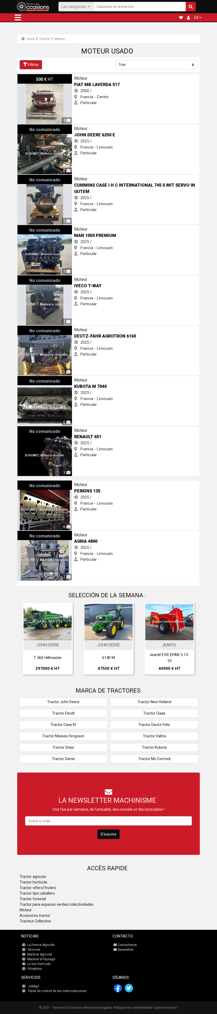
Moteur (59, 39)
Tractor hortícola (33, 882)
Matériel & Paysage (41, 959)
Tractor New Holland (154, 702)
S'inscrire (108, 834)
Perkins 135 (27, 483)
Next (188, 640)
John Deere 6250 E (33, 127)
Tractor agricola (33, 876)
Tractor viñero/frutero (38, 888)
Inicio (30, 39)
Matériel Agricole (39, 954)
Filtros (33, 64)
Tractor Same (63, 759)
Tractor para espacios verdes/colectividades (56, 904)
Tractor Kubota (154, 747)
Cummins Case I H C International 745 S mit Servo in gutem (69, 177)
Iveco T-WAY (28, 278)
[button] (17, 17)
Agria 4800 (26, 533)
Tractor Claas (154, 713)
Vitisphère (34, 969)
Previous (28, 640)
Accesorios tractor (35, 915)
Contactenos (127, 945)
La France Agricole (41, 945)
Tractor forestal (33, 899)
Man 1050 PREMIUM (34, 228)
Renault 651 (27, 429)
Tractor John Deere (63, 702)
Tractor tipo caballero (37, 893)
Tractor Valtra (154, 736)
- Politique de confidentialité (132, 1007)
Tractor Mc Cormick (154, 759)
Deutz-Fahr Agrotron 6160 (40, 328)
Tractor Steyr (63, 747)
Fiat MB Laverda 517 (35, 77)
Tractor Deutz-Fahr (154, 725)
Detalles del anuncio (50, 634)
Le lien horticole (39, 964)
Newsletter (126, 950)
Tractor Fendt (63, 713)
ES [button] (196, 18)
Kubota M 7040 (30, 378)
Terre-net (33, 950)
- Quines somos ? (165, 1007)
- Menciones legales (97, 1007)
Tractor (44, 39)
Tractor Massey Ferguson (63, 736)
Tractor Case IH (63, 725)
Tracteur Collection (35, 921)
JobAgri (33, 986)
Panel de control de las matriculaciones (57, 991)
